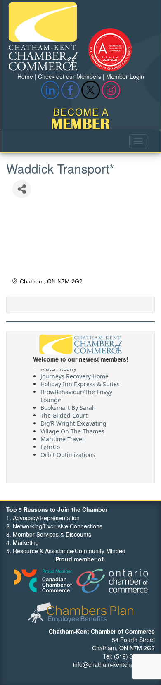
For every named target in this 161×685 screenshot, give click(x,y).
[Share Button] (21, 189)
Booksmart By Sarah (68, 406)
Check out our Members (69, 76)
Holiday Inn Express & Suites (80, 383)
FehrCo (50, 446)
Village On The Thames (72, 430)
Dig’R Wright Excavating (73, 422)
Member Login (125, 76)
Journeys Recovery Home (74, 375)
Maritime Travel (62, 438)
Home (25, 76)
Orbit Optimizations (67, 453)
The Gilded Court (64, 414)
